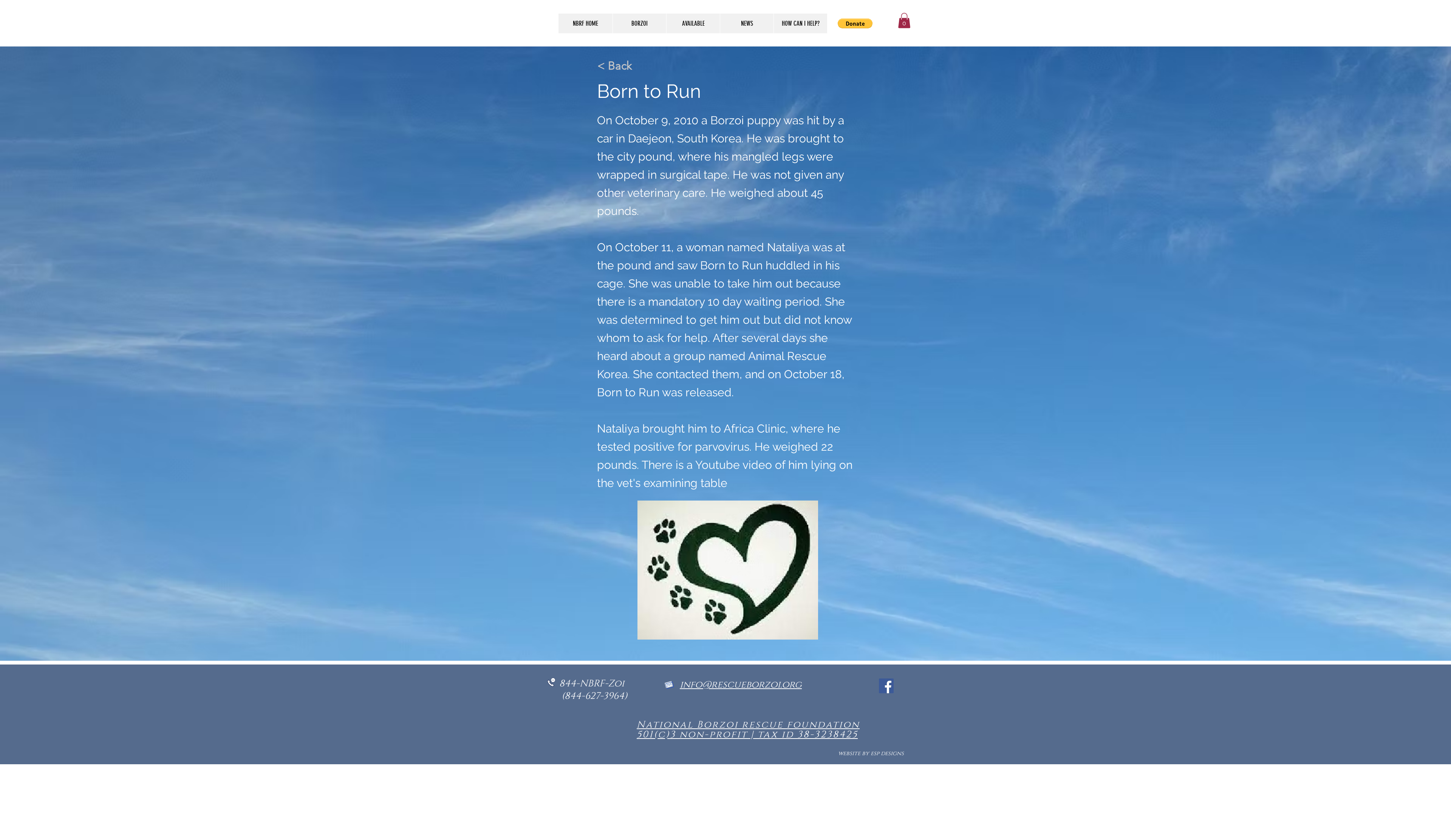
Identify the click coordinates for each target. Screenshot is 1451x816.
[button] (904, 20)
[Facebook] (886, 685)
